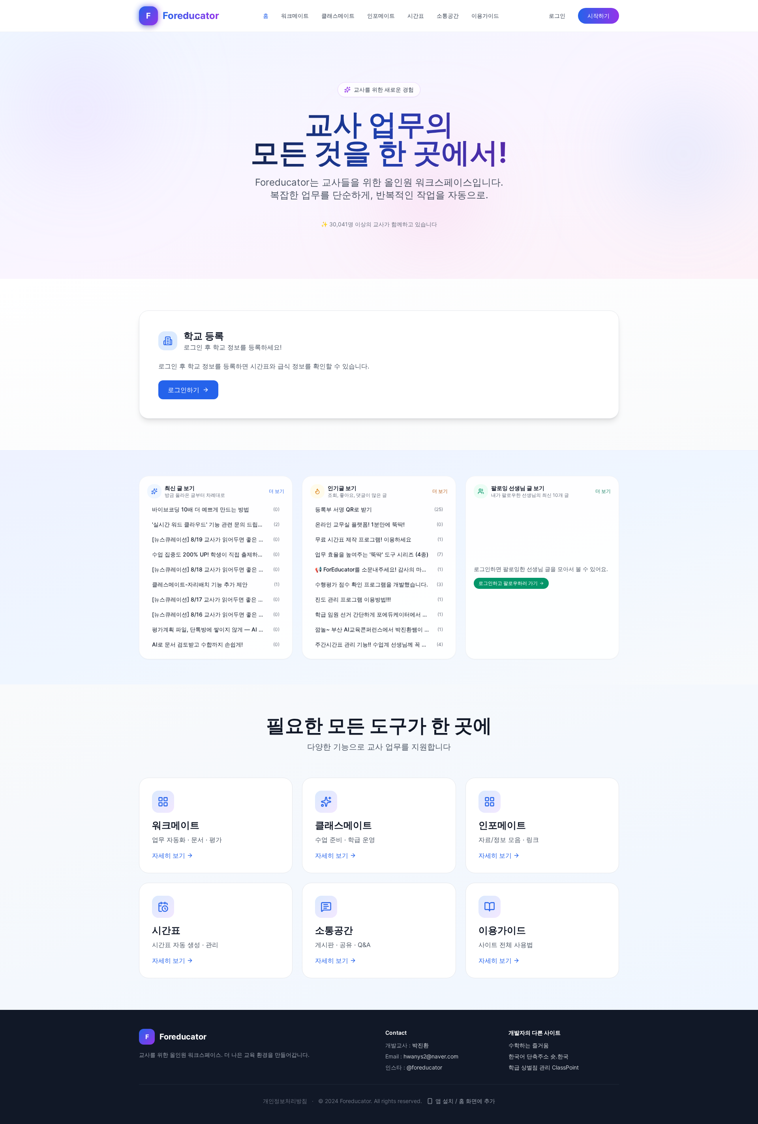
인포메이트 (381, 15)
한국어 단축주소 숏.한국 (538, 1056)
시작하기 (598, 15)
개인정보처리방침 (285, 1101)
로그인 (557, 15)
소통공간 (448, 15)
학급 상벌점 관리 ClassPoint (543, 1067)
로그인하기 (183, 390)
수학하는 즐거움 (528, 1045)
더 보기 (276, 491)
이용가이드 (485, 15)
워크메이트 (295, 15)
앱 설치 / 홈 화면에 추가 (465, 1101)
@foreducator (424, 1067)
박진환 (420, 1045)
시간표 (415, 15)
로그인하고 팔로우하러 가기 (508, 583)
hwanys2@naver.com (430, 1056)
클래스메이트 (338, 15)
